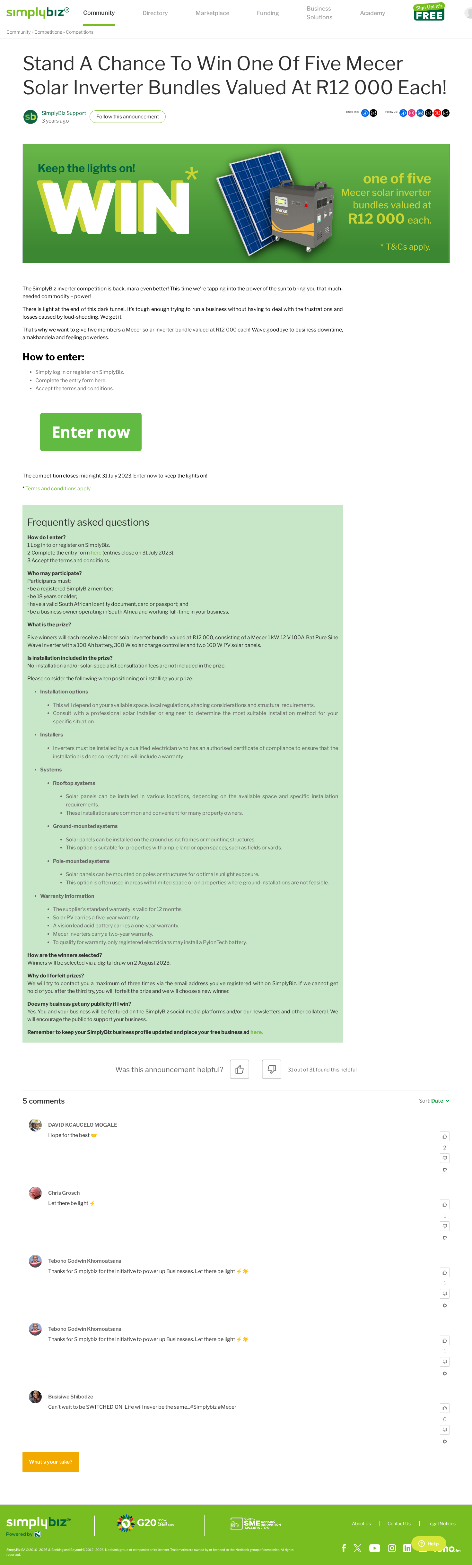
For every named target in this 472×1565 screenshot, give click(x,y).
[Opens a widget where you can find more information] (428, 1544)
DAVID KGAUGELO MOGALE (82, 1125)
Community (18, 32)
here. (256, 1032)
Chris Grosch (64, 1193)
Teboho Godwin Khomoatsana (84, 1261)
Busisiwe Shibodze (70, 1397)
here (96, 553)
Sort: (431, 1101)
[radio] (239, 1072)
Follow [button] (104, 117)
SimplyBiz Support (64, 113)
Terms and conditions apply (57, 489)
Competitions (48, 32)
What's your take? (51, 1462)
